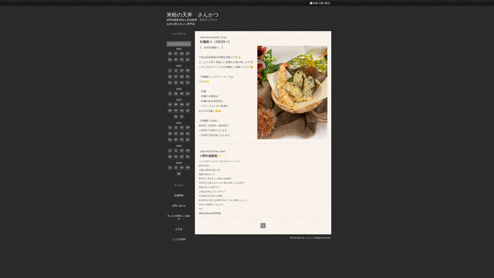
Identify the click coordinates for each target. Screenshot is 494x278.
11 (176, 70)
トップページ (179, 33)
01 (187, 59)
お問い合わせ (179, 205)
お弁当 (178, 229)
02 (181, 59)
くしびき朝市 (179, 239)
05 (187, 53)
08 (170, 53)
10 (181, 70)
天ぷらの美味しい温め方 (178, 217)
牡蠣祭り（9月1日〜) (215, 42)
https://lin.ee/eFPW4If (210, 213)
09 (187, 70)
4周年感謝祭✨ (210, 156)
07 (175, 53)
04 (169, 59)
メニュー (178, 185)
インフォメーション (178, 43)
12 (170, 70)
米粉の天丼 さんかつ (193, 14)
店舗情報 (178, 195)
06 (181, 53)
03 (175, 59)
